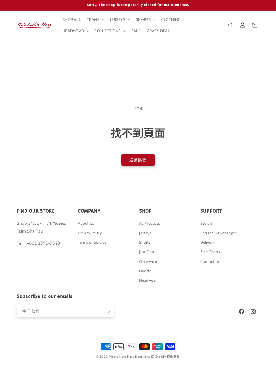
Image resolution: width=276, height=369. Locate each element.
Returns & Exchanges (218, 232)
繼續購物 (138, 159)
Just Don (146, 251)
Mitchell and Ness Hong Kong (129, 356)
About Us (86, 223)
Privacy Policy (90, 232)
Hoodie (145, 271)
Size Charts (210, 251)
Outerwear (148, 261)
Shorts (145, 242)
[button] (95, 19)
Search (206, 223)
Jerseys (145, 232)
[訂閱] (108, 311)
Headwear (148, 280)
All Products (149, 223)
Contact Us (210, 261)
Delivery (207, 242)
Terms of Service (92, 242)
